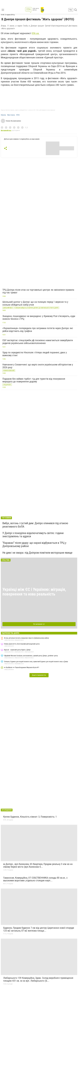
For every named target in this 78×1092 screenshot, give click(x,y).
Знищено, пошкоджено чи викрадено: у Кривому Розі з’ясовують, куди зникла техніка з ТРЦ (38, 317)
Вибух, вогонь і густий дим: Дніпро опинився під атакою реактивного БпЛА (35, 525)
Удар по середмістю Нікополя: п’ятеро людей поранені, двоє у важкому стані (34, 354)
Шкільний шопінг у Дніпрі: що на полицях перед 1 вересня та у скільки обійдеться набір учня (35, 303)
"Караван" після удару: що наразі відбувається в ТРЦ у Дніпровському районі (34, 544)
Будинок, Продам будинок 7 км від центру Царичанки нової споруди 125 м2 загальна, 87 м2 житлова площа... (38, 929)
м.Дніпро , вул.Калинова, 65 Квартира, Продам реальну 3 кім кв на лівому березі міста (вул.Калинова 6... (38, 865)
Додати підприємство (39, 675)
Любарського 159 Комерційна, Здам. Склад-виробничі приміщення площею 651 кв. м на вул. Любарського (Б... (38, 979)
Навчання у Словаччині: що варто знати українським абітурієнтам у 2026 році (37, 366)
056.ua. (35, 33)
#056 (18, 115)
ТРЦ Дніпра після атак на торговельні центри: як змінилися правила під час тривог (38, 291)
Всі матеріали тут (39, 624)
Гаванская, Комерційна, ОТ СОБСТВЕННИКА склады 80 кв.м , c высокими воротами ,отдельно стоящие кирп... (35, 879)
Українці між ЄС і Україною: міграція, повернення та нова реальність (34, 591)
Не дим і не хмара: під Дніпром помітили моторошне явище (37, 552)
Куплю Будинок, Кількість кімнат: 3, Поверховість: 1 (30, 816)
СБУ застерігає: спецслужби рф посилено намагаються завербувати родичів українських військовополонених (37, 342)
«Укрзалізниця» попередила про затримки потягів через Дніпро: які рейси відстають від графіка (37, 329)
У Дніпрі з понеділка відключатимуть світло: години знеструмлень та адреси (33, 534)
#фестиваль (11, 115)
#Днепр (3, 115)
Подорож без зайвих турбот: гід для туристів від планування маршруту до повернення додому (33, 380)
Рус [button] (70, 10)
